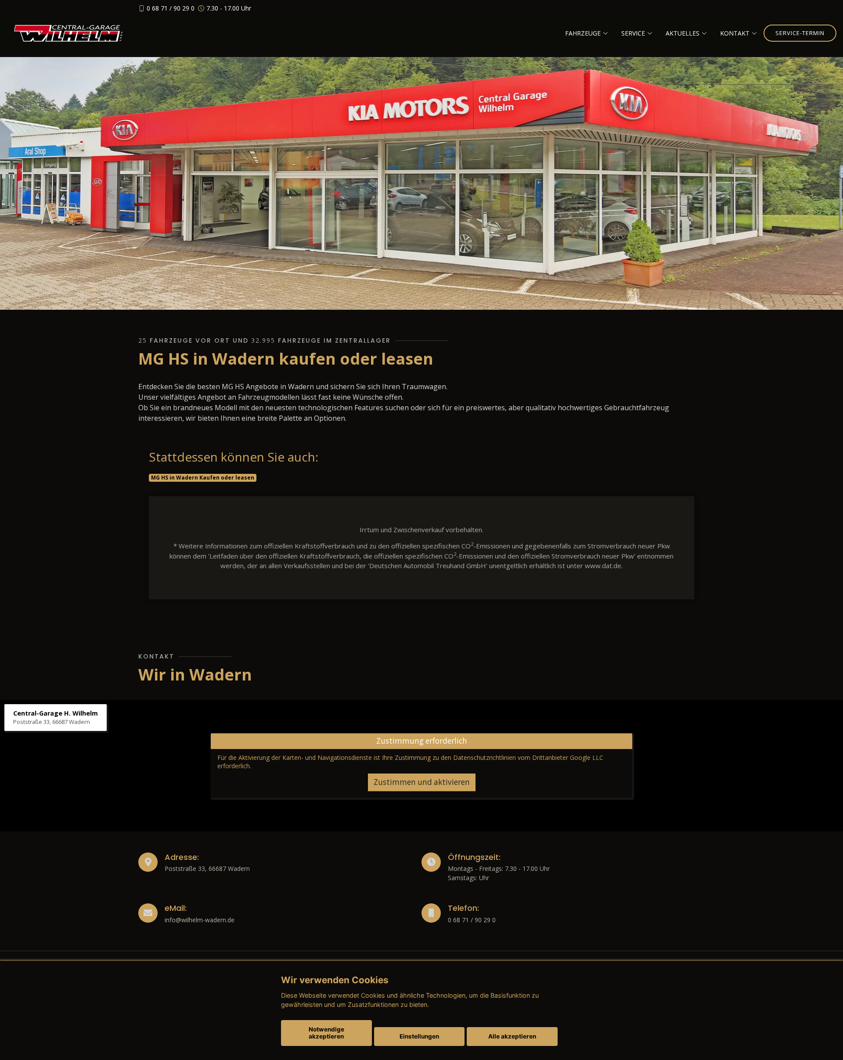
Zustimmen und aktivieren (422, 782)
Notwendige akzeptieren (326, 1033)
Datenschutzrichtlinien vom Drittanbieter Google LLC (528, 757)
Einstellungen (419, 1036)
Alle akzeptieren (512, 1036)
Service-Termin (800, 33)
